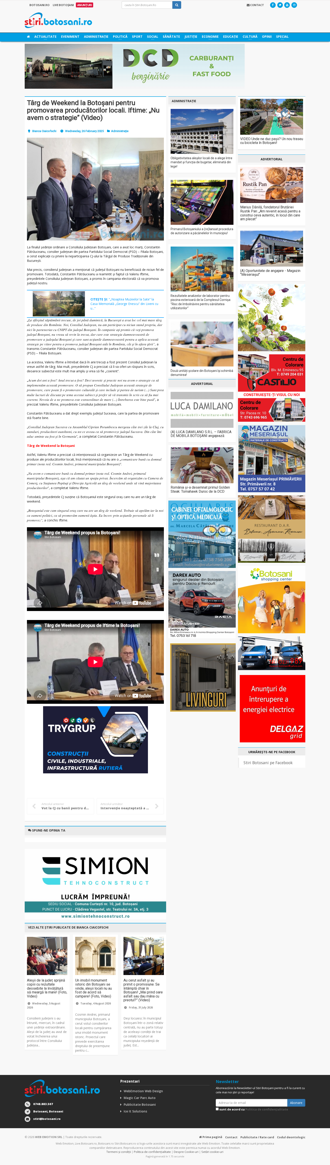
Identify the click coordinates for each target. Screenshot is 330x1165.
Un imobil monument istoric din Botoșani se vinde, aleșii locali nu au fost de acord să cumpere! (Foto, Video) (93, 988)
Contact (231, 1137)
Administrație (96, 36)
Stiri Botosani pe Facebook (268, 762)
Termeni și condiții (118, 1152)
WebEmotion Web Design (143, 1091)
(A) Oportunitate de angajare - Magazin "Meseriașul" (270, 273)
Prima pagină (212, 1137)
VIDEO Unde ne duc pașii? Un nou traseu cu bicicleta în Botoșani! (271, 141)
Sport (137, 36)
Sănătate (171, 36)
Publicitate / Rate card (257, 1137)
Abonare (296, 1103)
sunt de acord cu (253, 1109)
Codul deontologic (291, 1137)
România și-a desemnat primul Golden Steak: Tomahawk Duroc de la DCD (200, 489)
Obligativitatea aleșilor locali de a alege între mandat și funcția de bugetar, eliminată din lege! (201, 162)
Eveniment (70, 36)
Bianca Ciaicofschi (44, 131)
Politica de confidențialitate (266, 1109)
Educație (230, 36)
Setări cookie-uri (212, 1152)
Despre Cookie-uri (186, 1152)
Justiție (191, 36)
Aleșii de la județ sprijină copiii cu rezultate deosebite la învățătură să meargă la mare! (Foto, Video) (47, 988)
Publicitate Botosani (140, 1104)
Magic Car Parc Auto (140, 1098)
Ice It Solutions (135, 1111)
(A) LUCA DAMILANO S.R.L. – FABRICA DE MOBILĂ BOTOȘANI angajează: (201, 434)
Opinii (267, 36)
